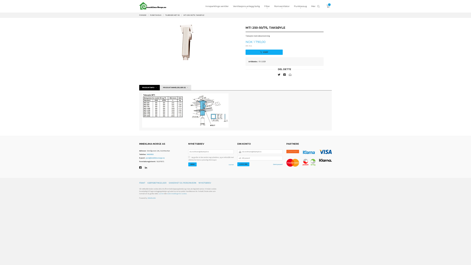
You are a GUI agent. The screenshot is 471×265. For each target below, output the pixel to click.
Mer (313, 6)
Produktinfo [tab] (148, 87)
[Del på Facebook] (284, 75)
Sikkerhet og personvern (182, 183)
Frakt (142, 183)
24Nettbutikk (151, 198)
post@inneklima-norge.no (155, 158)
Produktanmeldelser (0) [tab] (174, 87)
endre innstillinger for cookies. (177, 194)
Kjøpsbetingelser (156, 183)
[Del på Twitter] (279, 75)
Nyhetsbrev (205, 183)
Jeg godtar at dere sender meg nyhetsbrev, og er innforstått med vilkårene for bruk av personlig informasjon (211, 158)
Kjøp (265, 52)
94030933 (150, 154)
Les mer (231, 165)
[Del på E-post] (290, 75)
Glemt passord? (278, 164)
